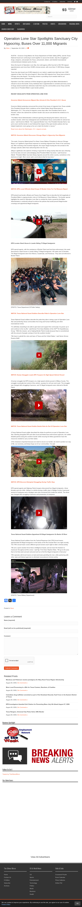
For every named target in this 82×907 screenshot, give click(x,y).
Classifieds (21, 29)
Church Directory (8, 29)
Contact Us (47, 1)
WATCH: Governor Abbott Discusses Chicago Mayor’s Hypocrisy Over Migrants (38, 135)
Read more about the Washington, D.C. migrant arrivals (28, 129)
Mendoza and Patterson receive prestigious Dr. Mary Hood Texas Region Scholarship (35, 680)
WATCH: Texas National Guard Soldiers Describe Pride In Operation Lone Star (37, 313)
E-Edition (54, 1)
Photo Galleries (60, 880)
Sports (17, 24)
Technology (33, 883)
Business (32, 891)
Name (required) (9, 620)
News (10, 24)
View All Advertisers (40, 857)
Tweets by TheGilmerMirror (11, 774)
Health (32, 894)
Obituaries (26, 24)
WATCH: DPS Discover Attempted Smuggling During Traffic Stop (33, 482)
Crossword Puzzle (61, 874)
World (31, 888)
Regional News (74, 24)
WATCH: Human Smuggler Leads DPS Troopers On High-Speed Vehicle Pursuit (37, 375)
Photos (45, 24)
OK (77, 903)
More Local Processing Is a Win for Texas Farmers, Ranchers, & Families (30, 687)
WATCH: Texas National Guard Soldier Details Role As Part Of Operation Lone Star (39, 426)
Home (3, 24)
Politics (32, 886)
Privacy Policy (6, 904)
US (31, 874)
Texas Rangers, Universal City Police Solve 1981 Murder (25, 712)
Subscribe (62, 1)
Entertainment (34, 880)
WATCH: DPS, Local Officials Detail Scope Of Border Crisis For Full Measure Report (39, 189)
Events (53, 24)
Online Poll (58, 883)
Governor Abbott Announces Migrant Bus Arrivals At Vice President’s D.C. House (38, 100)
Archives (70, 1)
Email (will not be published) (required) (17, 628)
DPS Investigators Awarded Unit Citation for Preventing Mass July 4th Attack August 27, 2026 (38, 704)
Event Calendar (60, 877)
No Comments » (23, 683)
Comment (7, 636)
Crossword (62, 24)
